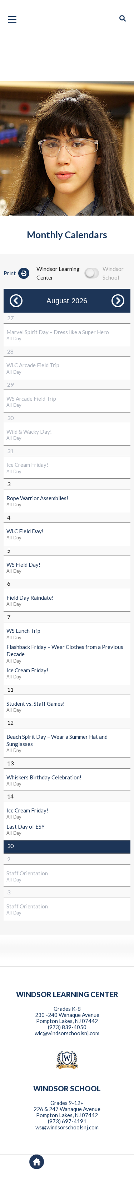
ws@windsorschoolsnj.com (67, 1127)
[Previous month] (16, 301)
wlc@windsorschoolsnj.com (67, 1033)
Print (10, 272)
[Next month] (118, 301)
